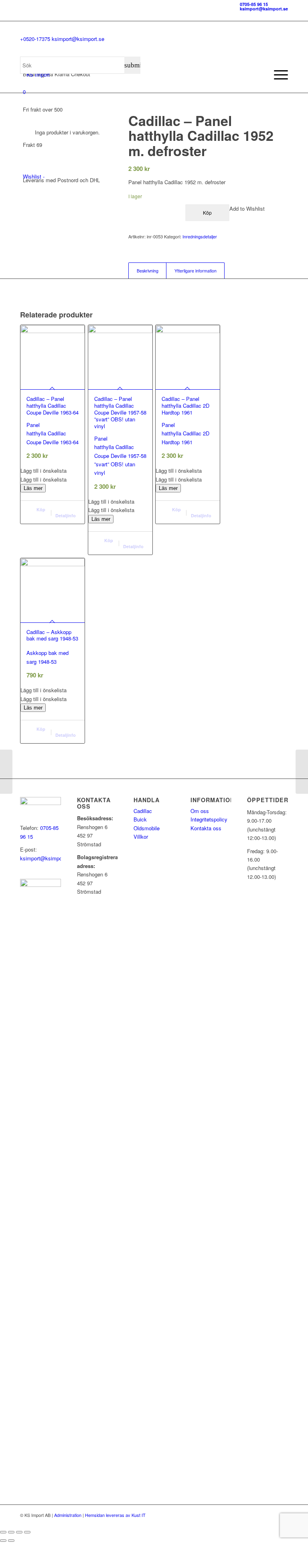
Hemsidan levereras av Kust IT (115, 1515)
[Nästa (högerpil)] (11, 1540)
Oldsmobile (147, 828)
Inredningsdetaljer (199, 236)
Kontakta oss (205, 828)
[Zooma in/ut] (3, 1532)
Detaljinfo (65, 515)
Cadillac (143, 811)
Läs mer (33, 488)
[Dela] (19, 1532)
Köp (207, 212)
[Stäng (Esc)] (27, 1532)
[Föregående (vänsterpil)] (3, 1540)
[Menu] (277, 75)
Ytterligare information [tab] (195, 271)
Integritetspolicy (208, 819)
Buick (140, 819)
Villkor (141, 836)
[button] (52, 470)
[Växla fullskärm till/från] (11, 1532)
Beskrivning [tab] (147, 271)
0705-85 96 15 (254, 4)
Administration (67, 1515)
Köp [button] (40, 509)
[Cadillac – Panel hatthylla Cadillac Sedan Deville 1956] (6, 772)
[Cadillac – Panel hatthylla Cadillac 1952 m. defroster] (302, 772)
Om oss (199, 811)
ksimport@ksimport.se (264, 9)
